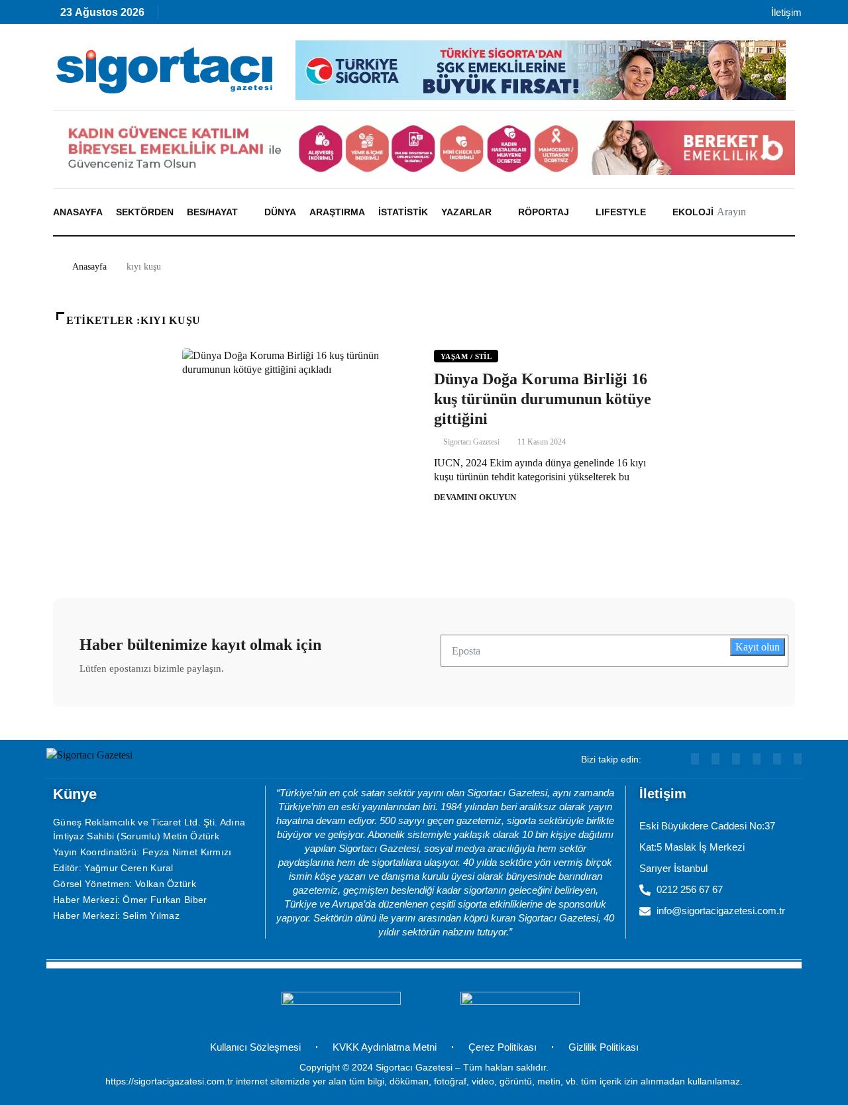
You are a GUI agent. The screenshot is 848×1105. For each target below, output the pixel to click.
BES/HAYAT (212, 212)
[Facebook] (348, 15)
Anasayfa (78, 212)
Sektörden (145, 212)
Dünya (280, 212)
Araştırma (337, 212)
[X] (320, 15)
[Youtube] (206, 15)
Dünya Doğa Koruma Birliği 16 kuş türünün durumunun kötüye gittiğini (542, 398)
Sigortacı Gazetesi (471, 442)
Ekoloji (693, 212)
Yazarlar (466, 212)
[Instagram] (263, 15)
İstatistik (403, 212)
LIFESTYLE (621, 212)
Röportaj (543, 212)
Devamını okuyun (475, 497)
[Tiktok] (291, 15)
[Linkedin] (234, 15)
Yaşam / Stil (466, 356)
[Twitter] (798, 758)
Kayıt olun (757, 647)
